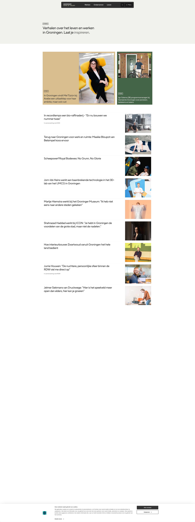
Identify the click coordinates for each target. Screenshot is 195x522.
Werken (87, 5)
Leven (109, 5)
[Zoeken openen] (122, 5)
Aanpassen (147, 512)
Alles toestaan (147, 507)
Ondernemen (99, 5)
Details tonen (58, 519)
